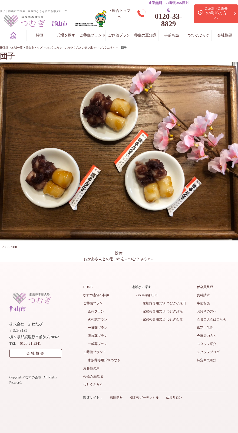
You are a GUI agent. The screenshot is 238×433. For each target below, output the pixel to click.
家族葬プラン (97, 336)
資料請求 (203, 295)
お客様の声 (91, 368)
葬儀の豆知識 (145, 35)
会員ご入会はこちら (211, 319)
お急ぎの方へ (206, 311)
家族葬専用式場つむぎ (104, 360)
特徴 (39, 35)
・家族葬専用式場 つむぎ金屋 (159, 319)
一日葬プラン (97, 327)
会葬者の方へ (206, 336)
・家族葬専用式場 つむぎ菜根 (159, 311)
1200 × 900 (8, 247)
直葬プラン (96, 311)
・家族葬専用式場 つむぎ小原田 (161, 303)
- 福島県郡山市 (147, 295)
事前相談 (171, 35)
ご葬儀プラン (119, 35)
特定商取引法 (206, 360)
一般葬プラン (97, 344)
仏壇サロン (174, 397)
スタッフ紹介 (206, 344)
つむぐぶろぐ (198, 35)
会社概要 (224, 35)
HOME (88, 287)
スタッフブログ (208, 352)
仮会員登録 (205, 287)
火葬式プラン (97, 319)
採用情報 (116, 397)
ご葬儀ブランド (92, 35)
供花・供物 (205, 327)
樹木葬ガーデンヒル (144, 397)
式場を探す (66, 35)
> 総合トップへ (119, 14)
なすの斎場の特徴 (96, 295)
